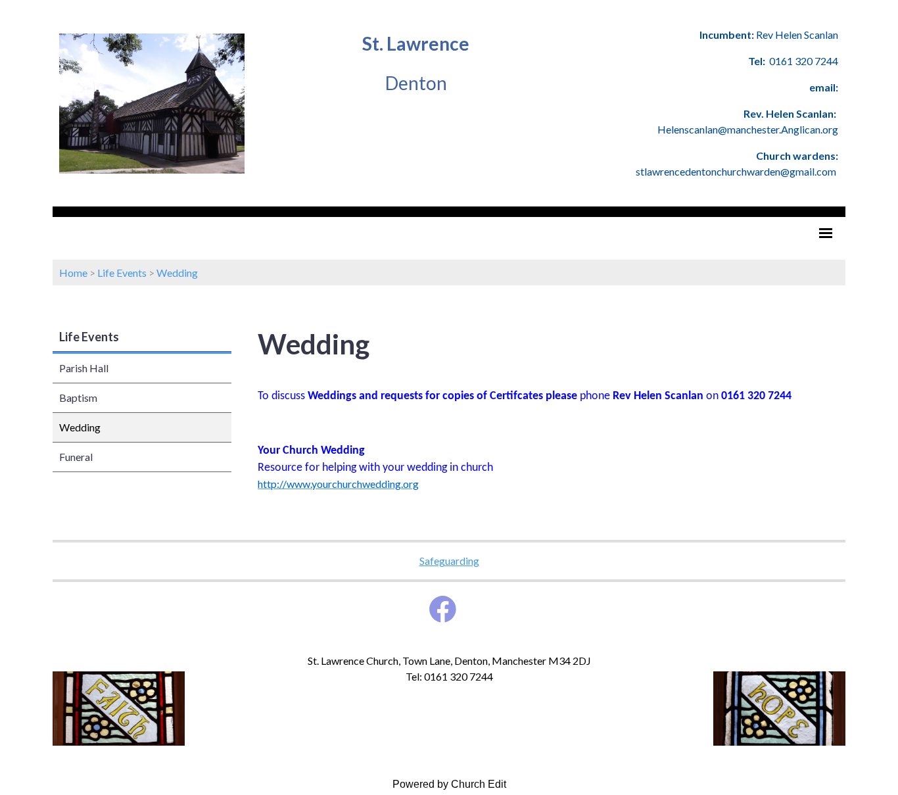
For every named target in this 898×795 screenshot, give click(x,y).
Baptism (78, 397)
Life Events (122, 272)
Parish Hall (83, 368)
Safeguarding (449, 560)
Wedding (177, 272)
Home (73, 272)
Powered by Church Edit (449, 784)
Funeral (76, 456)
